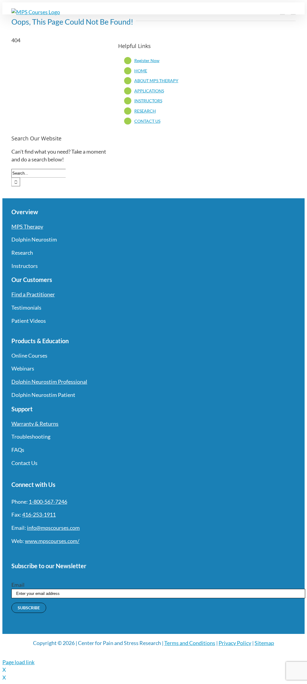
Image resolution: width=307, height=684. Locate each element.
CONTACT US (147, 121)
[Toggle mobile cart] (282, 11)
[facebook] (13, 553)
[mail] (67, 553)
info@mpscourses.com (53, 527)
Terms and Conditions (189, 643)
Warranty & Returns (34, 423)
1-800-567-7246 (48, 501)
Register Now (146, 60)
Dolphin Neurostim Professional (49, 381)
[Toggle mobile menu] (293, 11)
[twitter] (24, 553)
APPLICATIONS (149, 90)
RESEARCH (145, 110)
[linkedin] (57, 553)
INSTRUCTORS (148, 100)
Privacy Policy (235, 643)
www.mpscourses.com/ (52, 541)
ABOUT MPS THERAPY (156, 80)
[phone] (78, 553)
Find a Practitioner (33, 294)
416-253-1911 (39, 514)
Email (18, 584)
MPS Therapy (27, 226)
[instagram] (35, 553)
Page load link (18, 662)
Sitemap (264, 643)
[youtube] (46, 553)
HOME (140, 70)
